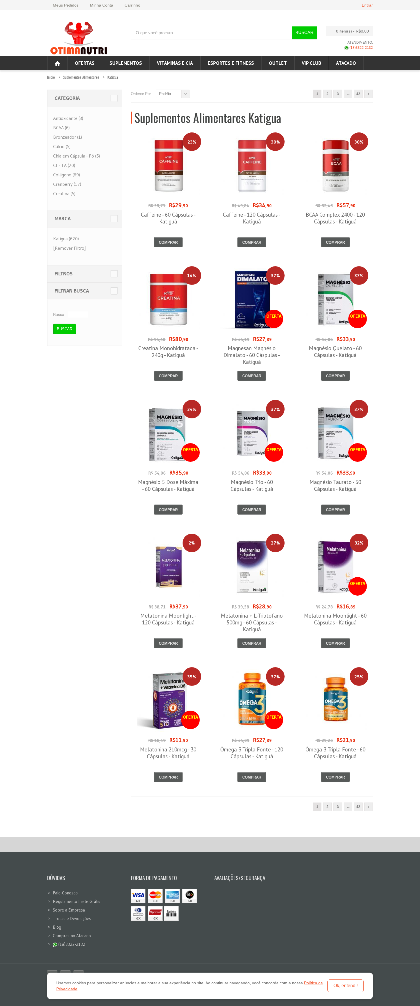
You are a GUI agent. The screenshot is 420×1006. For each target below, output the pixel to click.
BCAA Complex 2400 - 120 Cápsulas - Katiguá (335, 218)
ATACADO (346, 63)
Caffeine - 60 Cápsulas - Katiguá (168, 218)
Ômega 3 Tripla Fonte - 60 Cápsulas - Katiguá (335, 753)
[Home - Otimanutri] (57, 63)
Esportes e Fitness (231, 63)
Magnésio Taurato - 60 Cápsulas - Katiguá (335, 485)
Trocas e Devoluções (72, 918)
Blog (57, 927)
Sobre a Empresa (69, 910)
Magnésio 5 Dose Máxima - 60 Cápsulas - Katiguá (168, 485)
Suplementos (125, 63)
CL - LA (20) (64, 165)
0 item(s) (352, 31)
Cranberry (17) (67, 184)
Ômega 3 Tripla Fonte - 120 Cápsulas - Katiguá (251, 753)
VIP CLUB (311, 63)
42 (358, 94)
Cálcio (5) (62, 146)
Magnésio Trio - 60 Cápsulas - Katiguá (252, 485)
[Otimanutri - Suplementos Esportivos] (78, 37)
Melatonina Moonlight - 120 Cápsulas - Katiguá (168, 619)
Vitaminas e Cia (175, 63)
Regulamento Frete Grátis (76, 901)
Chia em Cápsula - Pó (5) (76, 156)
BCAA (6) (61, 127)
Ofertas (85, 63)
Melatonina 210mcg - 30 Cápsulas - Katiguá (168, 753)
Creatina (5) (64, 193)
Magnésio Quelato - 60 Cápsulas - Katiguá (335, 351)
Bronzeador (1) (67, 137)
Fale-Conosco (65, 893)
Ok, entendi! (345, 985)
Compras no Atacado (72, 935)
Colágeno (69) (66, 175)
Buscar (304, 32)
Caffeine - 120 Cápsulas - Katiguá (252, 218)
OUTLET (278, 63)
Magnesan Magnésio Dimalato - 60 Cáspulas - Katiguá (251, 355)
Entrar (367, 5)
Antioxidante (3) (68, 118)
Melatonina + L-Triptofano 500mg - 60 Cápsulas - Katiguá (252, 622)
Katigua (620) (66, 238)
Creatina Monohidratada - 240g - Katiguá (168, 351)
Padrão (165, 94)
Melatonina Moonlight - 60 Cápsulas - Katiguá (335, 619)
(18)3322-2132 (361, 48)
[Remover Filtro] (69, 248)
